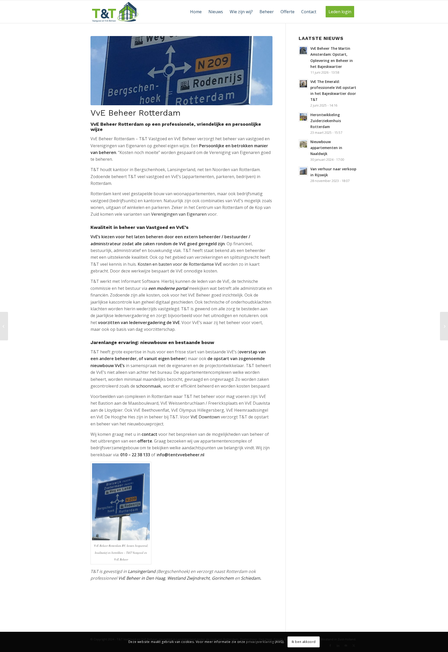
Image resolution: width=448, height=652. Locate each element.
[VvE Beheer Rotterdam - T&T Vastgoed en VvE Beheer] (181, 70)
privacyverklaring (260, 642)
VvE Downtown (205, 417)
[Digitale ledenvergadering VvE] (4, 326)
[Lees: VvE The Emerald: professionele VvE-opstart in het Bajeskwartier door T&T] (303, 83)
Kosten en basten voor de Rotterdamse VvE (180, 264)
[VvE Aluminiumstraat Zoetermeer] (444, 326)
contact (149, 434)
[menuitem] (196, 11)
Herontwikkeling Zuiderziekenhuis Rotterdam (325, 120)
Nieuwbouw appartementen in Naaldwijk (326, 147)
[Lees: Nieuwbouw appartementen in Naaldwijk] (303, 144)
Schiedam (250, 578)
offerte (144, 441)
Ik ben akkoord (304, 642)
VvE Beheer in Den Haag (141, 578)
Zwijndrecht (198, 578)
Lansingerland (142, 571)
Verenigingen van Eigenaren (179, 214)
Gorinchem (223, 578)
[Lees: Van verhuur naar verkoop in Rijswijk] (303, 171)
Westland (176, 578)
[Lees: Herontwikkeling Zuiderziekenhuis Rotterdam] (303, 117)
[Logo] (115, 11)
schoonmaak (148, 386)
